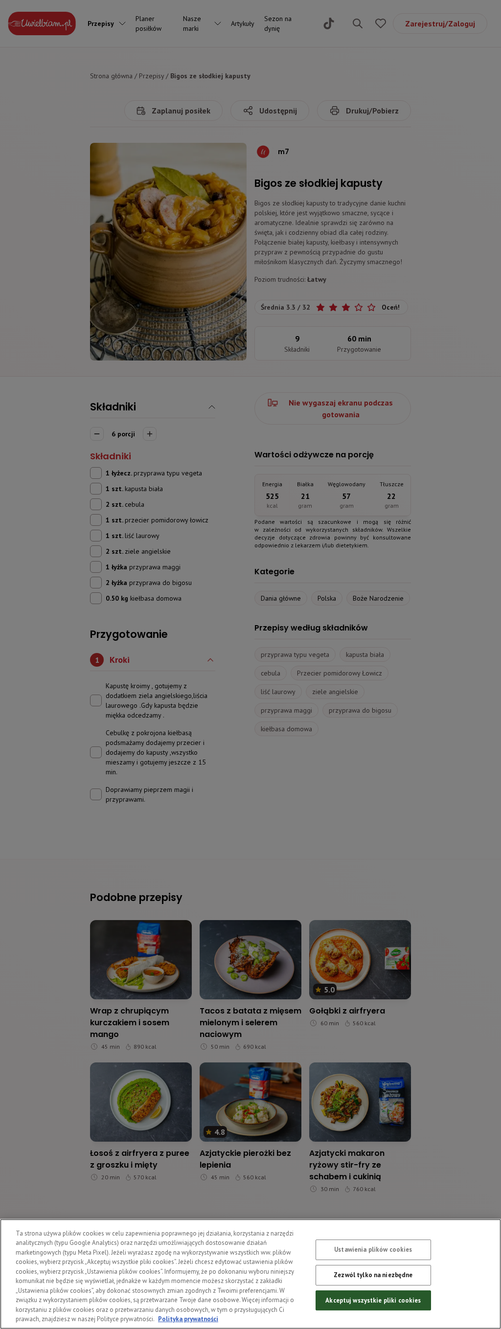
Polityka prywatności (188, 1319)
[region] (250, 1274)
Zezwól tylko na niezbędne (373, 1275)
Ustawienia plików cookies (373, 1250)
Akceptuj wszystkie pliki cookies (373, 1300)
